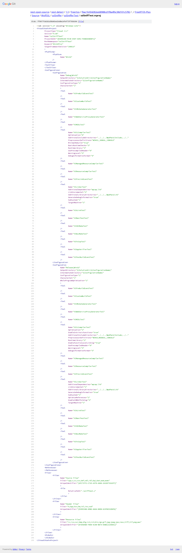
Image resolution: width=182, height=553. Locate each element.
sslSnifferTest (71, 15)
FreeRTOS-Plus (143, 12)
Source (35, 15)
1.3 (67, 12)
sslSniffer (57, 15)
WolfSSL (45, 15)
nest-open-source (39, 12)
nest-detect (57, 12)
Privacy (22, 549)
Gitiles (15, 549)
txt (171, 549)
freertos (75, 12)
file (81, 21)
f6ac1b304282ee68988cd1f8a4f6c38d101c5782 (106, 12)
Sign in (177, 4)
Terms (28, 549)
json (178, 549)
